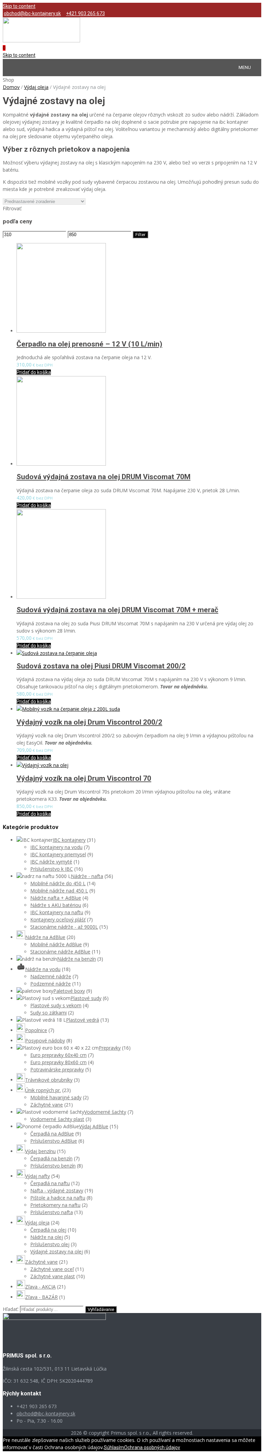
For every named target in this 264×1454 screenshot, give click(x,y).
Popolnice (36, 1030)
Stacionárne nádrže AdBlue (60, 951)
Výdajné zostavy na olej (56, 1251)
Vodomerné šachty (105, 1112)
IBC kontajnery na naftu (56, 912)
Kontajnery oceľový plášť (58, 919)
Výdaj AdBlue (93, 1126)
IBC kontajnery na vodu (56, 847)
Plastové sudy (85, 998)
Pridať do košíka (33, 372)
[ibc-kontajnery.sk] (41, 40)
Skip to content (19, 6)
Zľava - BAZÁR (41, 1297)
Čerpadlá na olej (48, 1229)
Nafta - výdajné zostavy (56, 1190)
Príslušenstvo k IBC (51, 869)
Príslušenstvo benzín (53, 1165)
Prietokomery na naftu (55, 1205)
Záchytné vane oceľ (52, 1269)
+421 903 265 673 (85, 13)
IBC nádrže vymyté (51, 861)
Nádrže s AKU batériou (55, 905)
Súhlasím (114, 1447)
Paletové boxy (69, 991)
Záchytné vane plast (52, 1276)
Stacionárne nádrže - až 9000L (64, 926)
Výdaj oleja (36, 87)
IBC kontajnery (69, 840)
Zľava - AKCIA (40, 1286)
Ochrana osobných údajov (152, 1447)
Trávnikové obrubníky (49, 1080)
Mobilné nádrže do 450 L (58, 883)
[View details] (61, 330)
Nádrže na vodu (42, 969)
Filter (140, 234)
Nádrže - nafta (87, 876)
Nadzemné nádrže (50, 976)
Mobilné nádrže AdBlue (56, 944)
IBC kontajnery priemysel (58, 854)
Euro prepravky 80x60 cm (58, 1062)
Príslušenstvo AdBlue (53, 1141)
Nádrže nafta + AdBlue (55, 898)
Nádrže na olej (46, 1237)
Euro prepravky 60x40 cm (58, 1055)
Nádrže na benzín (76, 959)
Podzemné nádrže (50, 983)
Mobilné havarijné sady (55, 1097)
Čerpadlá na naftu (50, 1183)
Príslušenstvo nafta (51, 1212)
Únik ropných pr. (43, 1090)
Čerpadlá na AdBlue (52, 1133)
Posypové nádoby (45, 1040)
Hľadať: (11, 1309)
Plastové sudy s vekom (55, 1005)
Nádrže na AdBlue (45, 937)
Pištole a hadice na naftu (57, 1197)
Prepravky (110, 1047)
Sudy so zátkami (48, 1012)
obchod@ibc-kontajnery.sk (32, 13)
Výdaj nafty (37, 1176)
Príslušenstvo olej (49, 1244)
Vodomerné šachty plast (57, 1119)
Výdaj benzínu (40, 1151)
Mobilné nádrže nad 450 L (59, 890)
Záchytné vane (46, 1104)
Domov (11, 87)
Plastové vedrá (82, 1020)
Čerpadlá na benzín (51, 1158)
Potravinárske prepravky (57, 1069)
